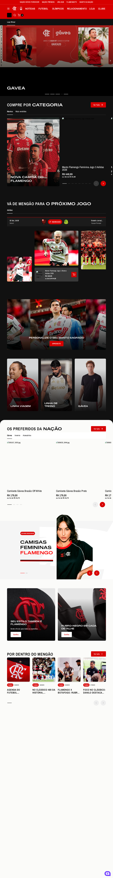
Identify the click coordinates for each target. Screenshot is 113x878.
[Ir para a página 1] (64, 184)
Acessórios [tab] (27, 435)
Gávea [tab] (9, 435)
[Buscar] (14, 15)
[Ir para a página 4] (76, 184)
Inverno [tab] (17, 435)
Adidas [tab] (10, 210)
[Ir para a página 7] (86, 184)
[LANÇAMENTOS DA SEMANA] (110, 60)
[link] (56, 60)
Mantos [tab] (10, 111)
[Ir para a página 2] (69, 184)
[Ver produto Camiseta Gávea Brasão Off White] (30, 464)
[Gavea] (2, 60)
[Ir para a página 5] (79, 184)
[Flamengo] (17, 8)
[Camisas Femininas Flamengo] (56, 546)
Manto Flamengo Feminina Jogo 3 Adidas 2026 (83, 168)
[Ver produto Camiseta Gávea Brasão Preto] (79, 464)
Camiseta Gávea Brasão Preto (71, 491)
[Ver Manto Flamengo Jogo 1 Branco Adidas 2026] (74, 274)
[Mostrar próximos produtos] (103, 183)
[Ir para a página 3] (72, 184)
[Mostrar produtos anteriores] (96, 183)
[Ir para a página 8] (89, 184)
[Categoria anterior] (89, 573)
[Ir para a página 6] (83, 184)
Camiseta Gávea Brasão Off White (24, 491)
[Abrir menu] (8, 8)
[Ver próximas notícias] (103, 703)
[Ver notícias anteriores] (96, 703)
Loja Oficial (11, 22)
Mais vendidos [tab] (21, 111)
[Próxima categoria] (96, 573)
